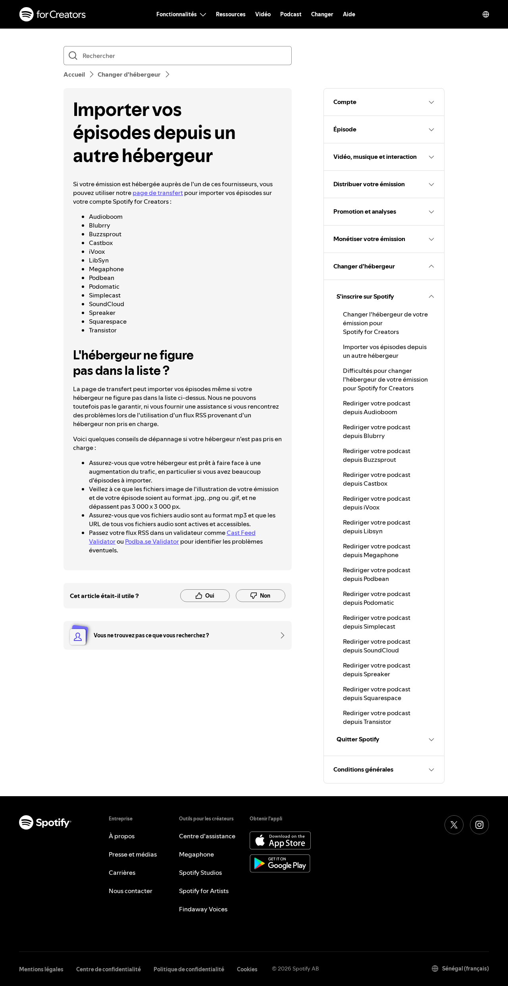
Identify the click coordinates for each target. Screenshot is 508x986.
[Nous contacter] (279, 635)
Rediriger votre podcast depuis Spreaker (376, 669)
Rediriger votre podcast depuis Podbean (376, 574)
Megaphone (196, 854)
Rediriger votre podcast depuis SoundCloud (376, 645)
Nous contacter (130, 890)
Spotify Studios (200, 872)
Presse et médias (133, 854)
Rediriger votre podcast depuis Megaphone (376, 550)
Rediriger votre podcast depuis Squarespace (376, 693)
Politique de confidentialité (189, 969)
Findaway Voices (203, 909)
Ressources (231, 14)
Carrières (122, 872)
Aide (349, 14)
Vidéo (263, 14)
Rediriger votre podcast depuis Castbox (376, 479)
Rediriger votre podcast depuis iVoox (376, 502)
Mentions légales (41, 969)
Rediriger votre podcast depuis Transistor (376, 717)
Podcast (291, 14)
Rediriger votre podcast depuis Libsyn (376, 526)
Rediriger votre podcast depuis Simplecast (376, 622)
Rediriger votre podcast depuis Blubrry (376, 431)
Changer (322, 14)
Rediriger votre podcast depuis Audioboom (376, 407)
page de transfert (158, 192)
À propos (122, 836)
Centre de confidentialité (108, 969)
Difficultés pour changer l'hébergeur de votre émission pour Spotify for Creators (385, 379)
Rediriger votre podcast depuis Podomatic (376, 598)
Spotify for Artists (204, 890)
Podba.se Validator (152, 541)
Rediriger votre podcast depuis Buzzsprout (376, 455)
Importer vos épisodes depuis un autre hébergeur (385, 351)
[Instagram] (479, 824)
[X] (454, 824)
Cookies (247, 969)
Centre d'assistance (207, 836)
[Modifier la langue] (486, 14)
